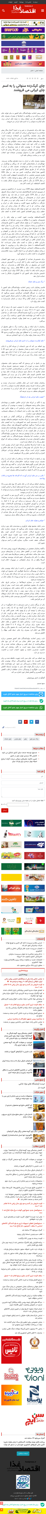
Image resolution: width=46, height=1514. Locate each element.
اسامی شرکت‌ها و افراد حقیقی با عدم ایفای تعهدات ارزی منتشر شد (22, 1316)
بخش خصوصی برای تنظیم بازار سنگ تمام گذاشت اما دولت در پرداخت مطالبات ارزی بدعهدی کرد (23, 1323)
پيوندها (21, 2)
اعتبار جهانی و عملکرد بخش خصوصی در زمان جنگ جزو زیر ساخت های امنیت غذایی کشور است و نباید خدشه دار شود (22, 1289)
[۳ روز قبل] (39, 1073)
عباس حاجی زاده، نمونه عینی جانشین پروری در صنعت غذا (22, 1023)
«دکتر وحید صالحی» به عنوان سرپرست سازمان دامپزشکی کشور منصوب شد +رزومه (25, 955)
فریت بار (41, 1087)
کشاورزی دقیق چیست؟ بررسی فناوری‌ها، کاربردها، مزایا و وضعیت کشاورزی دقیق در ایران (22, 1189)
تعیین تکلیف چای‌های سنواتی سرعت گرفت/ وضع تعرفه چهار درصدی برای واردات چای (19, 760)
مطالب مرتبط (38, 748)
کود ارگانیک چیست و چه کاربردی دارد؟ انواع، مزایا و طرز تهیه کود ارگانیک (22, 994)
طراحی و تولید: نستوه (21, 1499)
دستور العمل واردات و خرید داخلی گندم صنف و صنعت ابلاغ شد (22, 1014)
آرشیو (15, 2)
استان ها (40, 1434)
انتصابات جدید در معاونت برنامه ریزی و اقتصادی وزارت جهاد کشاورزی (23, 961)
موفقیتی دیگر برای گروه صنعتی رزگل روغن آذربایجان (25, 1131)
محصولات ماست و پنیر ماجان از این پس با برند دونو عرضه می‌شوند (17, 1097)
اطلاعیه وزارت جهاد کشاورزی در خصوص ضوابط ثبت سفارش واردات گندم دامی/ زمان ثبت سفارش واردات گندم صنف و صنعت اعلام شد (23, 1197)
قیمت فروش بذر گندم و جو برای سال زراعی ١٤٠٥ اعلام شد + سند (23, 986)
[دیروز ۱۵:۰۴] (39, 1036)
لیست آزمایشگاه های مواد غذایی (32, 1084)
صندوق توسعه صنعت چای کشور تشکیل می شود (19, 752)
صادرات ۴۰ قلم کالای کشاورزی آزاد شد (28, 1332)
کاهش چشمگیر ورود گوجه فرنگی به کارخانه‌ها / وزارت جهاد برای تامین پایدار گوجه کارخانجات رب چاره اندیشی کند (18, 1036)
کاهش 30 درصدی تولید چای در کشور (23, 755)
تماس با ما (28, 2)
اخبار (31, 70)
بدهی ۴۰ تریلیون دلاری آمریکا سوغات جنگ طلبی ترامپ (22, 1328)
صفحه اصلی (39, 70)
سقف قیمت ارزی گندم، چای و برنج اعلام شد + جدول (23, 1004)
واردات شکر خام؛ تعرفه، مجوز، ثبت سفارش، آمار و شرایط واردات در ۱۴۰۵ (21, 1270)
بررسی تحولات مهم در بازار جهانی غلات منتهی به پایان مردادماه (23, 1254)
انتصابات (40, 939)
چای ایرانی (17, 739)
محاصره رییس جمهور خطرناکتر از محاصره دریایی (25, 1019)
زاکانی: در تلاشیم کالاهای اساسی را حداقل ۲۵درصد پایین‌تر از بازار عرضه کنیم (17, 1071)
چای (25, 739)
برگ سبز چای (34, 739)
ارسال (5, 810)
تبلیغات (10, 2)
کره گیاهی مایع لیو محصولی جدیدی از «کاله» (18, 1106)
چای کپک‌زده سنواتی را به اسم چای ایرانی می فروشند (24, 88)
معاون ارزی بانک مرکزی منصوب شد (29, 965)
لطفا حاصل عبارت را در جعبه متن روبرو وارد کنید (28, 800)
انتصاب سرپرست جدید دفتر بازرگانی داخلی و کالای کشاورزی (24, 950)
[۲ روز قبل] (39, 1045)
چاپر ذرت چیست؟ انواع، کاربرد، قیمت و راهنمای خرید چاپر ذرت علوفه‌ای (23, 1218)
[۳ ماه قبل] (39, 1117)
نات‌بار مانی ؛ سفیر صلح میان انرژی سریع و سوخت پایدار (17, 1116)
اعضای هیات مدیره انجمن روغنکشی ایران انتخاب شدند (22, 990)
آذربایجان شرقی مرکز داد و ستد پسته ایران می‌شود (17, 1062)
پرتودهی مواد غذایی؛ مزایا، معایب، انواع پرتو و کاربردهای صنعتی (21, 1000)
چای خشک (7, 739)
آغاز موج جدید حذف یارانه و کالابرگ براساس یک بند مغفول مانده (24, 1009)
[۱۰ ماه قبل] (39, 1126)
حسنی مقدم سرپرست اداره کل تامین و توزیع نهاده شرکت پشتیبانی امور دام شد (24, 944)
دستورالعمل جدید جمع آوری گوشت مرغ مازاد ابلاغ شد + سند (22, 1211)
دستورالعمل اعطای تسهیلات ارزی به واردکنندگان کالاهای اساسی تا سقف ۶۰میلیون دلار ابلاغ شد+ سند (22, 1224)
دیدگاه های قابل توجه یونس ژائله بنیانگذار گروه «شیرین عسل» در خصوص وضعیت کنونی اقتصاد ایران (22, 1303)
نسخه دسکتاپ (23, 1453)
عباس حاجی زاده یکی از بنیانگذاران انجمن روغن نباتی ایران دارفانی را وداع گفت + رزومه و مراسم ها (23, 980)
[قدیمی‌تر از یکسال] (39, 1138)
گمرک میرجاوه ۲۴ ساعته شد (32, 1230)
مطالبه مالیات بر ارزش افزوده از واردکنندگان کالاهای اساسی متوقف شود (23, 1297)
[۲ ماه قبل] (39, 1108)
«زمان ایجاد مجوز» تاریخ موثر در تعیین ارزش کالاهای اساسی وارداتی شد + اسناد (23, 1310)
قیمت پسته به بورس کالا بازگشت (30, 1238)
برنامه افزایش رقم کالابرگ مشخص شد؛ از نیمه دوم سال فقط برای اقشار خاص (22, 1244)
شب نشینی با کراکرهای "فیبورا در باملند (18, 1051)
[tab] (23, 970)
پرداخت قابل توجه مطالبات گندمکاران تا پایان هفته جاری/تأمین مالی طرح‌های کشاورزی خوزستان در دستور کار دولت (24, 1443)
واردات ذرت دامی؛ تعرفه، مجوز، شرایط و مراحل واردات (23, 1249)
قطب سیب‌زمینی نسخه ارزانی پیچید (29, 1234)
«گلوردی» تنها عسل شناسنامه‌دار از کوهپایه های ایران (17, 1136)
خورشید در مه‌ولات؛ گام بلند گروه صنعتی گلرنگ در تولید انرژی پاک (17, 1044)
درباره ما (35, 2)
